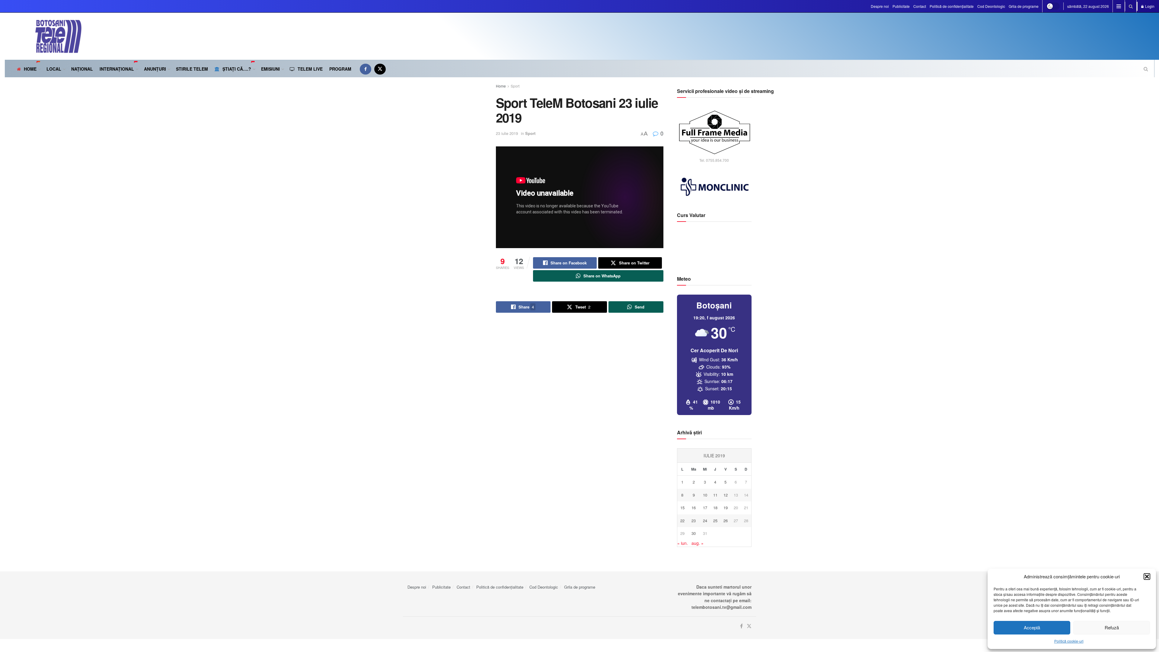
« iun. (682, 543)
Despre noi (880, 6)
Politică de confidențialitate (952, 6)
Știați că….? (236, 69)
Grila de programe (1024, 6)
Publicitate (901, 6)
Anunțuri (155, 69)
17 (705, 507)
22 (682, 520)
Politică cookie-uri (1069, 641)
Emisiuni (270, 69)
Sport (515, 85)
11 (715, 495)
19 (725, 507)
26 (725, 520)
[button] (1147, 577)
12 (725, 495)
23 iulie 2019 (507, 133)
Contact (919, 6)
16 (693, 507)
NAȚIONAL (82, 69)
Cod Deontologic (991, 6)
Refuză (1112, 627)
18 (715, 507)
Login (1149, 6)
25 (715, 520)
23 (693, 520)
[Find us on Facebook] (365, 68)
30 (693, 533)
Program (340, 69)
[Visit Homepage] (43, 36)
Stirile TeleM (192, 69)
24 (705, 520)
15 (682, 507)
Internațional (117, 69)
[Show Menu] (1118, 6)
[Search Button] (1131, 6)
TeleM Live (310, 69)
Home (30, 69)
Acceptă (1032, 627)
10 (705, 495)
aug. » (697, 543)
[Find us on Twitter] (380, 68)
